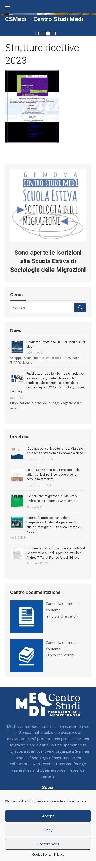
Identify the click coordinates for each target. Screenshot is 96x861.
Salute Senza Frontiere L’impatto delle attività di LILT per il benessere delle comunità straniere (53, 474)
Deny (48, 829)
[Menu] (10, 6)
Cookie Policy (41, 854)
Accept (48, 815)
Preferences (48, 843)
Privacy (59, 854)
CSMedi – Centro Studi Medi (44, 19)
